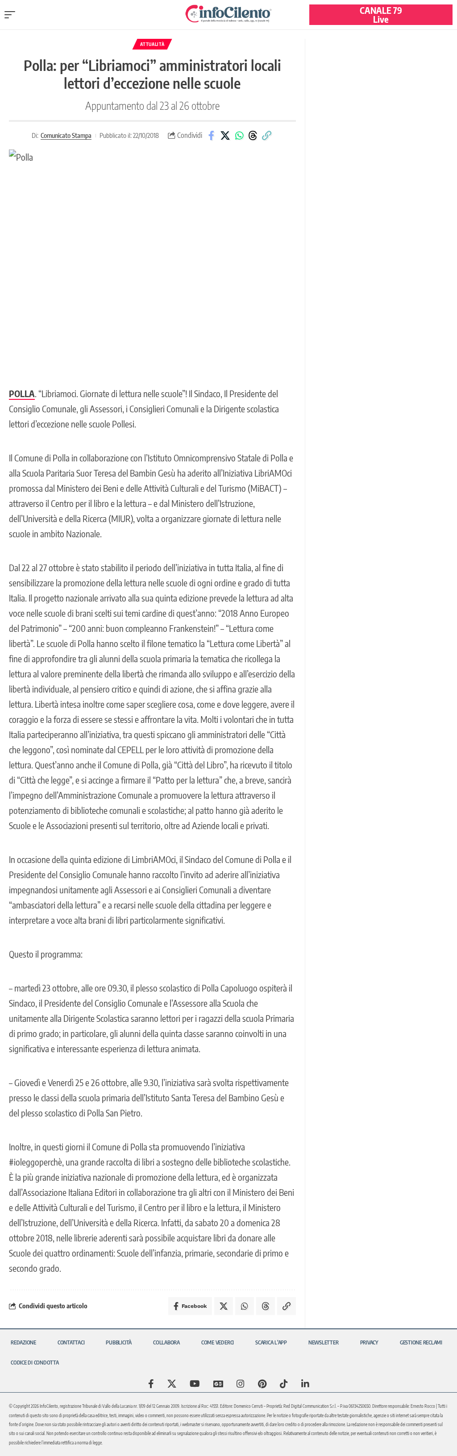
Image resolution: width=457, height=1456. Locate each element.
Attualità (152, 44)
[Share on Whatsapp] (239, 136)
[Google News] (218, 1383)
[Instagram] (240, 1383)
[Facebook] (151, 1383)
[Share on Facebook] (211, 136)
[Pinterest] (262, 1383)
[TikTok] (284, 1383)
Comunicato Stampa (66, 135)
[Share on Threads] (253, 136)
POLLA (22, 393)
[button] (12, 14)
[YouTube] (194, 1383)
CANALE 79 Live (381, 14)
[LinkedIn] (305, 1383)
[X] (172, 1383)
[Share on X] (225, 136)
